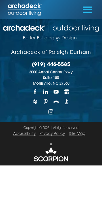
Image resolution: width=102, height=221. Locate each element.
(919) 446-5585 (51, 64)
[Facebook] (35, 92)
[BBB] (66, 102)
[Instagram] (51, 112)
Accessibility (24, 134)
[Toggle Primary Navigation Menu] (87, 10)
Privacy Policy (52, 134)
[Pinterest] (46, 102)
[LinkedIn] (46, 92)
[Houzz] (35, 102)
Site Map (77, 134)
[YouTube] (56, 92)
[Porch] (56, 102)
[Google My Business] (66, 92)
